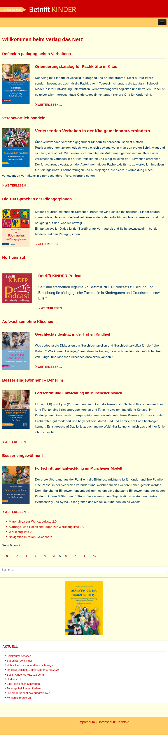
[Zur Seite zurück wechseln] (17, 556)
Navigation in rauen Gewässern (30, 537)
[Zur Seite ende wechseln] (94, 556)
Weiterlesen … (49, 104)
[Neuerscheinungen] (84, 634)
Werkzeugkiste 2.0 (21, 532)
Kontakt (123, 722)
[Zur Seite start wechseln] (7, 556)
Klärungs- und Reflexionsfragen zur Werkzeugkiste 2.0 (46, 526)
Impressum (87, 722)
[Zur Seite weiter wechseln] (84, 556)
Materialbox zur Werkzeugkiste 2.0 (33, 521)
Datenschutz (107, 722)
